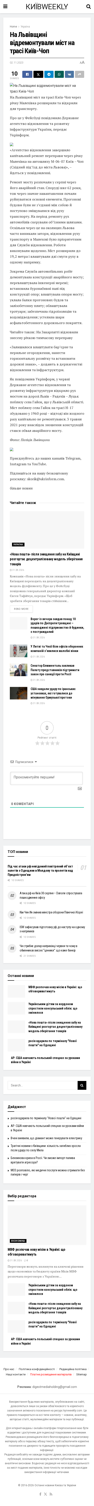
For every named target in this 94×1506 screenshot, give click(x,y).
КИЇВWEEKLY (47, 6)
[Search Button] (88, 6)
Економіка (18, 1241)
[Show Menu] (5, 6)
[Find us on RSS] (51, 1494)
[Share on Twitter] (38, 74)
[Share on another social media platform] (79, 74)
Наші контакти (16, 1374)
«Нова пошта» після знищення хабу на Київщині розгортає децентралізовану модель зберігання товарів (46, 559)
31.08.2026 (18, 570)
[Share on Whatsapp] (59, 74)
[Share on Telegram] (49, 74)
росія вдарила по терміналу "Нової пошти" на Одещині (46, 1118)
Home (13, 26)
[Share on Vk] (69, 74)
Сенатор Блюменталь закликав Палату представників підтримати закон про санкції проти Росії (55, 670)
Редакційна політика (73, 1369)
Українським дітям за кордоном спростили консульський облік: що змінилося (52, 1008)
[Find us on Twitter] (45, 1494)
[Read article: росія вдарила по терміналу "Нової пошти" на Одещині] (16, 1045)
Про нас (8, 1369)
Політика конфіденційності (37, 1369)
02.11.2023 (16, 62)
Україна (25, 26)
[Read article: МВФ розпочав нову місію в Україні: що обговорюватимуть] (16, 991)
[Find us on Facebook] (40, 1494)
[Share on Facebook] (27, 74)
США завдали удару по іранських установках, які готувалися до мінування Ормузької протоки (53, 693)
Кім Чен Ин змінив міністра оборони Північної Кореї (51, 912)
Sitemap (81, 1374)
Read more (23, 608)
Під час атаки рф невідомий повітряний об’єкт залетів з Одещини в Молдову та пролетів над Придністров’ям (40, 870)
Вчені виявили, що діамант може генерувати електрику (46, 1138)
